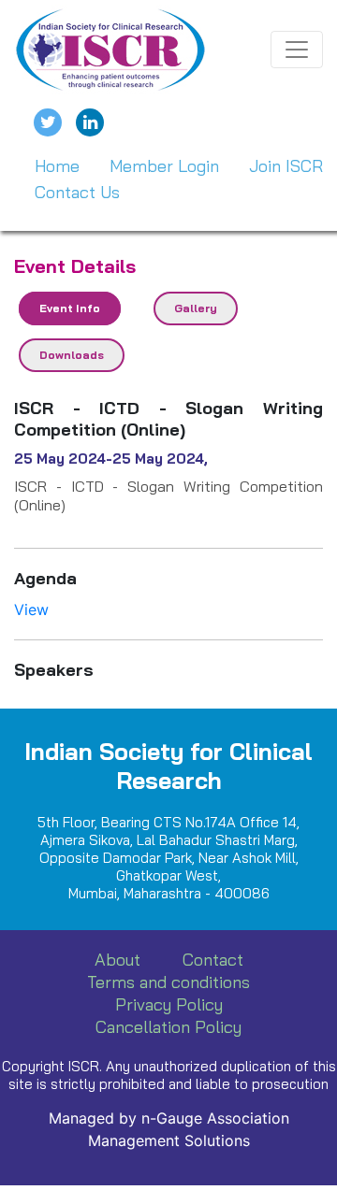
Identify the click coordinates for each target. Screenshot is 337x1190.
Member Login (164, 166)
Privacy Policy (169, 1004)
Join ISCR (286, 166)
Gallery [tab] (195, 308)
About (117, 959)
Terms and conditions (168, 982)
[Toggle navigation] (297, 49)
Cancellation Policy (168, 1027)
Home (57, 166)
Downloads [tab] (71, 355)
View (31, 609)
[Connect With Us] (90, 122)
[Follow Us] (48, 122)
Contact (213, 959)
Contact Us (77, 192)
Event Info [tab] (69, 308)
